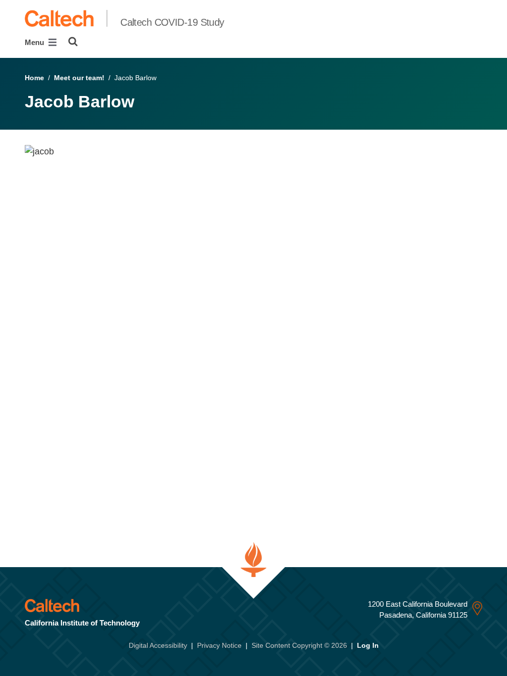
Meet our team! (79, 78)
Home (34, 78)
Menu (35, 42)
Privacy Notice (219, 645)
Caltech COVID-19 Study (172, 22)
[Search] (73, 42)
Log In (368, 645)
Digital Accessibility (158, 645)
